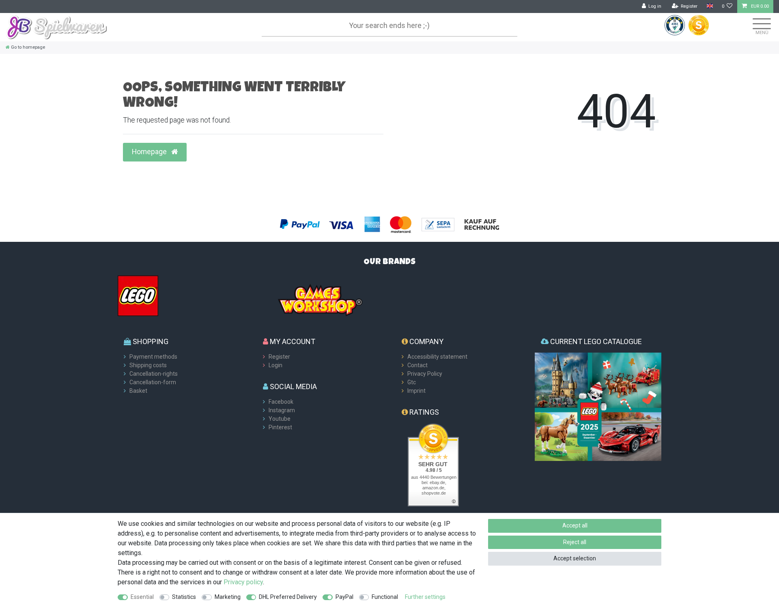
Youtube (280, 418)
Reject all (574, 542)
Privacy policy (243, 582)
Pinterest (280, 427)
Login (275, 365)
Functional (385, 597)
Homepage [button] (150, 152)
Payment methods (153, 356)
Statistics (184, 597)
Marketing (228, 597)
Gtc (411, 382)
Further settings (425, 597)
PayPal (344, 597)
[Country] (709, 6)
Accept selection (574, 558)
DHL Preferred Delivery (288, 597)
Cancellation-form (152, 382)
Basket (138, 390)
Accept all (574, 525)
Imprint (416, 390)
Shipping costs (148, 365)
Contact (417, 365)
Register (279, 356)
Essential (142, 597)
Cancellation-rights (153, 373)
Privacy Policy (424, 373)
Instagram (282, 410)
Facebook (281, 401)
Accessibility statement (437, 356)
